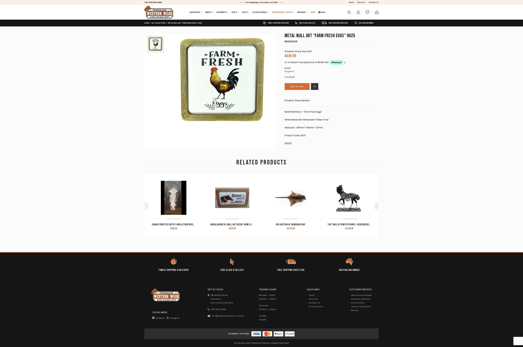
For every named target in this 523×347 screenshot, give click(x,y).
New (313, 12)
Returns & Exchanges (361, 295)
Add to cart (297, 86)
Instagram (174, 318)
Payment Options (238, 333)
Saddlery (194, 12)
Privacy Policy (358, 303)
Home (351, 2)
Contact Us (374, 2)
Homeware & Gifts (282, 12)
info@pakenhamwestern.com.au (228, 316)
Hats (244, 12)
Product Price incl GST (298, 51)
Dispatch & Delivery (361, 299)
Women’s (222, 12)
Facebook (160, 318)
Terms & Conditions (361, 306)
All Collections (158, 23)
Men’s (208, 12)
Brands (301, 12)
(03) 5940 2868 (155, 2)
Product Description (297, 100)
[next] (376, 206)
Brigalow (289, 71)
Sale (322, 12)
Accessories (260, 12)
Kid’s (234, 12)
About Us (361, 2)
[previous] (146, 206)
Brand (288, 68)
